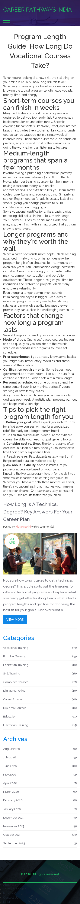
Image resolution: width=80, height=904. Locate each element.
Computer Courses (40, 682)
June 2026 (40, 766)
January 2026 (40, 809)
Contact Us (10, 897)
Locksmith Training (40, 665)
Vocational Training (40, 647)
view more (14, 619)
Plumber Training (40, 656)
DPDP (7, 902)
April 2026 (40, 783)
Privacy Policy (12, 893)
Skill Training (40, 673)
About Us (9, 884)
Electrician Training (40, 725)
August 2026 (40, 748)
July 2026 (40, 757)
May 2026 (40, 774)
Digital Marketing (40, 690)
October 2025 (40, 834)
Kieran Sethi (23, 526)
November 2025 (40, 826)
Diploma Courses (40, 708)
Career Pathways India (37, 9)
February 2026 (40, 800)
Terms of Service (14, 889)
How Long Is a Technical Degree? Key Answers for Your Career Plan (37, 511)
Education (40, 716)
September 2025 (40, 843)
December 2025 (40, 817)
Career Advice (40, 699)
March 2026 (40, 791)
